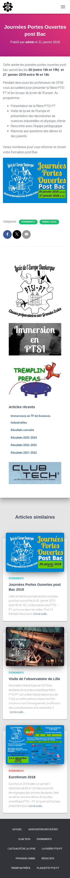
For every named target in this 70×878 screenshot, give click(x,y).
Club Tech (24, 839)
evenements (44, 839)
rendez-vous (49, 222)
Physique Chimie (25, 858)
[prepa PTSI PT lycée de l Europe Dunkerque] (9, 7)
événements (28, 222)
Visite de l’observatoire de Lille (34, 679)
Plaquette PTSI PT (48, 868)
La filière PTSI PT (52, 848)
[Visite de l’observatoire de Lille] (35, 646)
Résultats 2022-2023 (24, 445)
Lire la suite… (40, 613)
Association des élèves (43, 829)
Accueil (17, 829)
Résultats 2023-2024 (24, 437)
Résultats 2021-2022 (24, 452)
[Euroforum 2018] (35, 744)
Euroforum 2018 (22, 777)
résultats (48, 858)
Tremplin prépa (20, 868)
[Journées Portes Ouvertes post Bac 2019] (35, 552)
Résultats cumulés (22, 430)
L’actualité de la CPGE (21, 848)
